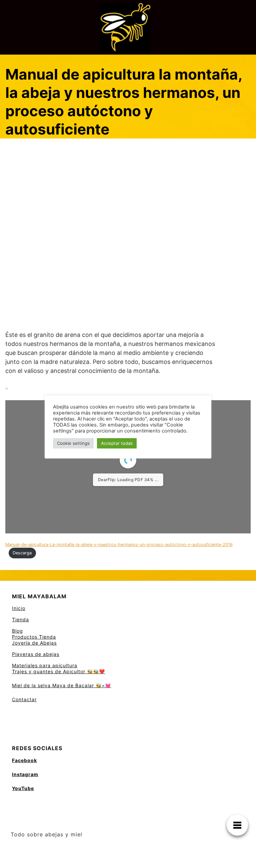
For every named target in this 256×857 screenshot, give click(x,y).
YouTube (23, 788)
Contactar (24, 699)
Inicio (18, 608)
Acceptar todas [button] (117, 443)
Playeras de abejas (35, 654)
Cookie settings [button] (73, 443)
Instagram (25, 774)
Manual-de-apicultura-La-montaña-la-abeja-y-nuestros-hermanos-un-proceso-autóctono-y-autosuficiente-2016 (119, 544)
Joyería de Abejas (34, 643)
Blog (17, 631)
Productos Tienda (34, 637)
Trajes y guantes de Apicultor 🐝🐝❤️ (58, 671)
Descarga (22, 552)
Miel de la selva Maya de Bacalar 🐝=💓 (61, 685)
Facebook (24, 760)
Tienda (20, 619)
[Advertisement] (128, 190)
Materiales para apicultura (44, 665)
